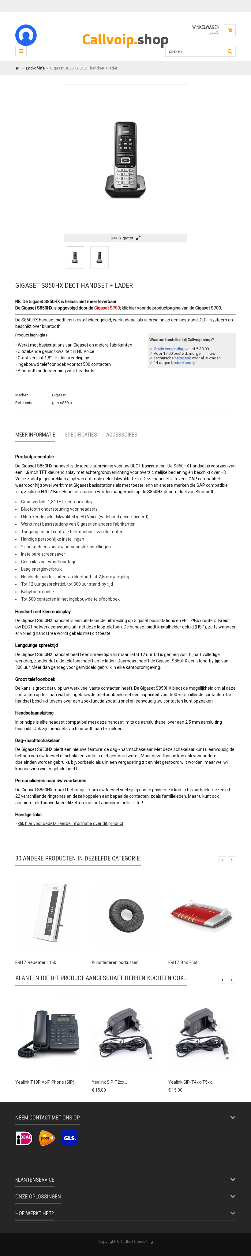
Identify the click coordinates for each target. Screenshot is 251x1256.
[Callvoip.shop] (125, 49)
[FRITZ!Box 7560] (201, 877)
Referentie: (24, 402)
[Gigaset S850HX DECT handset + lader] (75, 267)
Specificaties (81, 434)
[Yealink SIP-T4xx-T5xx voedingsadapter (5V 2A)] (201, 997)
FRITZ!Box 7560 (183, 962)
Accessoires (121, 434)
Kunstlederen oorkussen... (116, 962)
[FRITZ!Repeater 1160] (48, 877)
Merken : (22, 395)
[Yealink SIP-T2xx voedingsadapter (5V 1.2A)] (125, 997)
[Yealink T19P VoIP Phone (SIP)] (48, 997)
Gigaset (59, 395)
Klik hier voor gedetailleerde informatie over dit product (70, 823)
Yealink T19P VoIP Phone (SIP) (44, 1082)
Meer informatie (35, 434)
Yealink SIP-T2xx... (109, 1082)
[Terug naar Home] (17, 68)
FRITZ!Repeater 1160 (35, 962)
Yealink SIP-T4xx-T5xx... (191, 1082)
